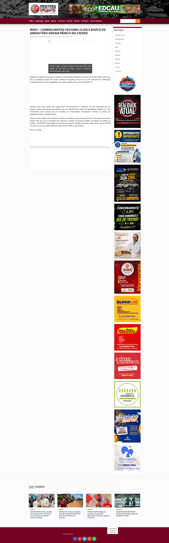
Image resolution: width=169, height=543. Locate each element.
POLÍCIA (70, 21)
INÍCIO (32, 21)
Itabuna (117, 51)
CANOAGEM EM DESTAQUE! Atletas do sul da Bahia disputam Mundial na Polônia (127, 514)
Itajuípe (117, 59)
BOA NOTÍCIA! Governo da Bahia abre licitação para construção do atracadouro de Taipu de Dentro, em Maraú (41, 515)
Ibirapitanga (119, 39)
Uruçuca (118, 71)
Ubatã (117, 67)
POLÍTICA (61, 21)
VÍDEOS (77, 21)
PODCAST (85, 21)
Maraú (117, 63)
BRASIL (53, 21)
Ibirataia (118, 43)
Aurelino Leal (120, 35)
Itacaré (117, 55)
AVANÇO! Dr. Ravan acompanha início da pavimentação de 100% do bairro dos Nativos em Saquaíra (70, 515)
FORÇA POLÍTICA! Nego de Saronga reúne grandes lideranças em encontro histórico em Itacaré (98, 515)
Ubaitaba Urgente (38, 37)
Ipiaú (117, 47)
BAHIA (47, 21)
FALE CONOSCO (96, 21)
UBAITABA (39, 21)
